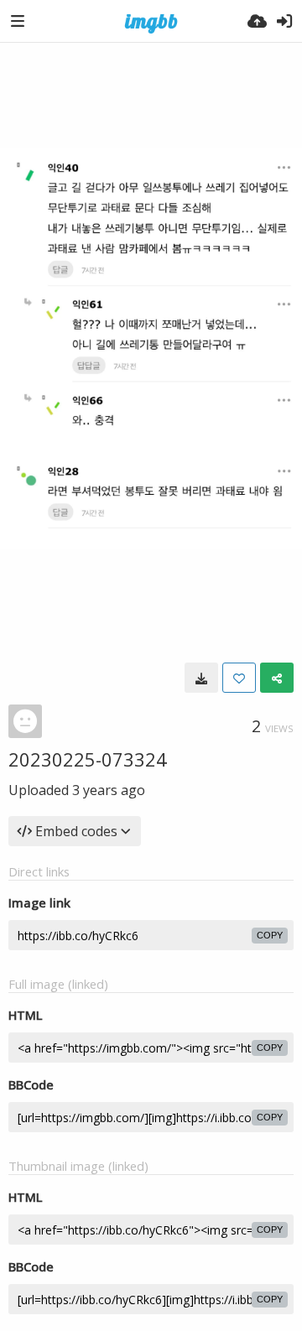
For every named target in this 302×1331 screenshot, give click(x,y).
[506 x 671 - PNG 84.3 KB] (201, 678)
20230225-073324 (87, 759)
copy (270, 935)
